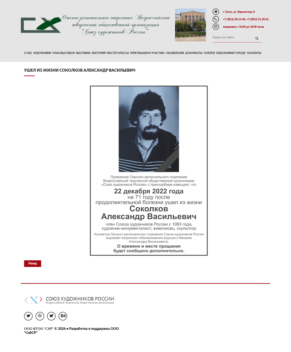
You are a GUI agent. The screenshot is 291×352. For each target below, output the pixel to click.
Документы (194, 53)
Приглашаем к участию (147, 53)
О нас (28, 53)
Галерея (209, 53)
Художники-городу (231, 53)
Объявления (175, 53)
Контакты (254, 53)
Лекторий (98, 53)
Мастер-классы (118, 53)
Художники (42, 53)
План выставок (63, 53)
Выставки (83, 53)
